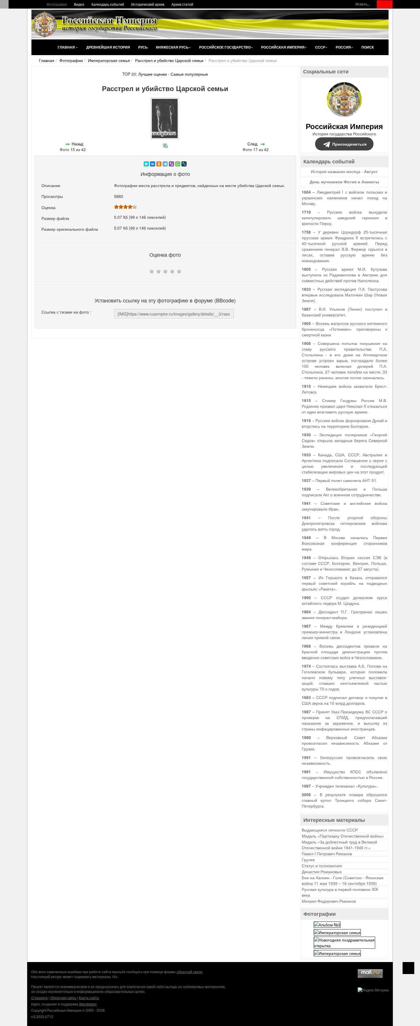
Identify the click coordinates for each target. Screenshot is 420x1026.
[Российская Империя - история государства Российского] (95, 24)
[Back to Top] (408, 968)
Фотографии (57, 4)
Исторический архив (147, 4)
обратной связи (189, 971)
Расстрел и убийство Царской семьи (169, 60)
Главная (67, 47)
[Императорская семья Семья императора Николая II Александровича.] (337, 932)
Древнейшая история (108, 47)
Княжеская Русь (172, 47)
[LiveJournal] (184, 163)
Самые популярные (189, 74)
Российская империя (283, 47)
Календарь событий (107, 4)
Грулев (308, 859)
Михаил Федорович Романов (329, 901)
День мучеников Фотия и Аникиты (344, 181)
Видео (79, 4)
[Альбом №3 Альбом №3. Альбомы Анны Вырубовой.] (327, 924)
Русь (143, 47)
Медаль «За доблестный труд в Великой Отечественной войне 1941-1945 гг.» (339, 844)
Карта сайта (89, 997)
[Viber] (171, 163)
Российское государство (225, 47)
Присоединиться (349, 144)
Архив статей (182, 4)
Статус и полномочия (322, 865)
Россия (343, 47)
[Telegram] (165, 163)
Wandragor (87, 1003)
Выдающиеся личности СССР (330, 830)
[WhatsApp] (177, 163)
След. (252, 143)
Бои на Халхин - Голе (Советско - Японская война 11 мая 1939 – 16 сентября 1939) (342, 880)
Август (371, 171)
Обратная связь (63, 997)
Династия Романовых (322, 871)
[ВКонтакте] (152, 163)
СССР (320, 47)
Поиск (367, 47)
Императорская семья (109, 60)
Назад (77, 143)
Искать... (362, 4)
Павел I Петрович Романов (327, 853)
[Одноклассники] (158, 163)
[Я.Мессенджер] (146, 163)
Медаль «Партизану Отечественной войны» (343, 836)
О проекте (39, 997)
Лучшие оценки (152, 74)
